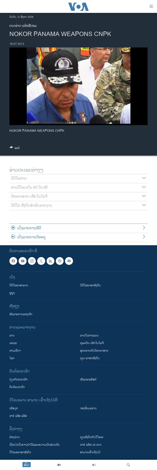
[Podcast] (60, 261)
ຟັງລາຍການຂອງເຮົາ (20, 314)
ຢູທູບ (12, 293)
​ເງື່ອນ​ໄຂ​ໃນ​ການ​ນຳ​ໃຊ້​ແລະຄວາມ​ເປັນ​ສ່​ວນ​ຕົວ (34, 445)
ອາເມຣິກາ (15, 351)
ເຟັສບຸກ (13, 408)
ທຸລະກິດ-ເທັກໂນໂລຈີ (92, 343)
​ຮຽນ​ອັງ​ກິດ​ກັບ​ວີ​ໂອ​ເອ (91, 437)
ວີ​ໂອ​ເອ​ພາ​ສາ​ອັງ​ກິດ (20, 452)
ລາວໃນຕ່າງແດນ (89, 335)
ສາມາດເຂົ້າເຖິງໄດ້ (90, 452)
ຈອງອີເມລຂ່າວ (88, 408)
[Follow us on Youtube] (22, 261)
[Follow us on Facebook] (13, 261)
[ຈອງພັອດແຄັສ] (69, 261)
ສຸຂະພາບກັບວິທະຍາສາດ (94, 351)
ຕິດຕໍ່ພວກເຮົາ (17, 387)
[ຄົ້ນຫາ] (128, 465)
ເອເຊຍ (13, 343)
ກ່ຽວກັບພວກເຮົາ (18, 379)
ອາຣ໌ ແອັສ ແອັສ (18, 416)
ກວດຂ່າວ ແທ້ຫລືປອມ (23, 26)
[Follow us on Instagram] (32, 261)
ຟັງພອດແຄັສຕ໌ (88, 379)
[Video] (59, 465)
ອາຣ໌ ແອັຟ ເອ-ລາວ (91, 445)
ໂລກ (12, 358)
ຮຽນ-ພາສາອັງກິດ (90, 358)
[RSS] (50, 261)
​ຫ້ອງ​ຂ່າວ (14, 437)
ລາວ (12, 335)
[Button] (15, 148)
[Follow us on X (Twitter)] (41, 261)
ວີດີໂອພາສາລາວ (18, 285)
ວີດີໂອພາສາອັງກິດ (90, 285)
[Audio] (94, 465)
